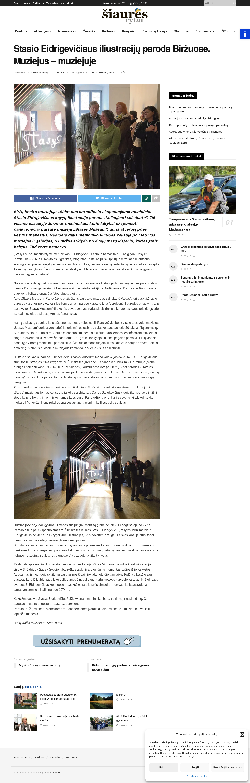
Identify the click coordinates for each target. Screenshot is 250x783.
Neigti (195, 767)
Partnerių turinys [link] (155, 31)
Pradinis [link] (21, 31)
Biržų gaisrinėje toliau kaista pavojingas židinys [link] (199, 125)
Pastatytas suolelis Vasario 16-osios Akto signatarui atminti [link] (59, 697)
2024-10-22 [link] (63, 72)
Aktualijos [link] (41, 31)
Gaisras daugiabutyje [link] (194, 264)
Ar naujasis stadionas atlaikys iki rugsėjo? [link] (196, 118)
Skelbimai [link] (181, 31)
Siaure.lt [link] (55, 772)
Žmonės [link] (89, 31)
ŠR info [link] (227, 31)
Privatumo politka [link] (197, 776)
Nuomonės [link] (66, 31)
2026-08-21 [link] (49, 703)
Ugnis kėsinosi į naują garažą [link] (199, 295)
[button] (242, 734)
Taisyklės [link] (52, 3)
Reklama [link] (38, 3)
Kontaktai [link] (66, 3)
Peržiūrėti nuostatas (227, 767)
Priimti (163, 767)
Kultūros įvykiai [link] (105, 72)
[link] (245, 34)
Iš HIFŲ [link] (121, 694)
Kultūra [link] (107, 31)
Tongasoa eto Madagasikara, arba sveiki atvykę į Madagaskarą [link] (192, 224)
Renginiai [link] (128, 31)
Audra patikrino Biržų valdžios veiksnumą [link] (195, 131)
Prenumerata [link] (22, 3)
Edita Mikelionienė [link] (37, 72)
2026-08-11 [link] (125, 699)
